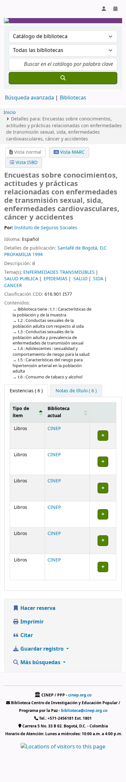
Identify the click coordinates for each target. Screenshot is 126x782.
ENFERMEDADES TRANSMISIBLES (59, 272)
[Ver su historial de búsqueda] (115, 9)
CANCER (13, 285)
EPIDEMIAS (56, 278)
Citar (26, 635)
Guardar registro (42, 649)
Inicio (10, 112)
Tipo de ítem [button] (21, 412)
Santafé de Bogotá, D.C (82, 248)
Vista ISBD (25, 162)
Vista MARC (72, 152)
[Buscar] (63, 78)
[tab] (76, 391)
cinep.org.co (79, 695)
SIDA (98, 278)
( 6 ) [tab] (26, 390)
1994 (37, 254)
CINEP (54, 428)
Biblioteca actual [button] (58, 412)
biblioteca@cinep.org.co (84, 711)
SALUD (80, 278)
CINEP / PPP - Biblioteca (21, 9)
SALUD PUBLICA (21, 278)
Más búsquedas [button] (40, 662)
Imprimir (31, 622)
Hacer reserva (37, 608)
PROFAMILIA (17, 254)
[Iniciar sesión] (103, 9)
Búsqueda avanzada (29, 98)
